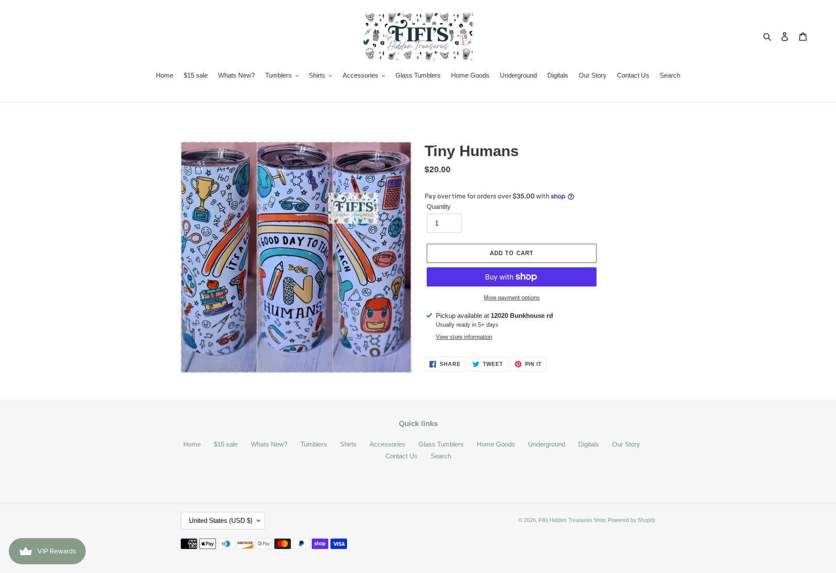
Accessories (387, 444)
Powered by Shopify (631, 520)
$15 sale (226, 444)
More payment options (512, 297)
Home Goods (496, 444)
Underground (546, 444)
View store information (464, 337)
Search (441, 456)
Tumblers (313, 444)
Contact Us (401, 456)
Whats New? (269, 444)
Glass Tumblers (441, 444)
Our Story (626, 444)
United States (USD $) (221, 520)
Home (192, 444)
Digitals (588, 444)
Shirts (348, 444)
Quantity (439, 206)
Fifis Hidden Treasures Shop (572, 520)
